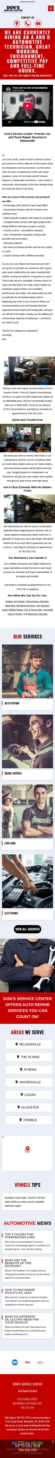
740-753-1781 (35, 413)
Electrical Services (25, 605)
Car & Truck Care (33, 610)
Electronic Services (37, 614)
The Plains (30, 1057)
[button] (27, 1149)
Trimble (30, 1120)
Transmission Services (37, 601)
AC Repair (19, 601)
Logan (30, 1095)
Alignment (10, 605)
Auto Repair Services (27, 1390)
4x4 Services (43, 605)
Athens (30, 1069)
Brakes (9, 601)
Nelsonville (30, 1044)
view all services (27, 929)
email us (33, 589)
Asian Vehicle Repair (12, 610)
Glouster (30, 1107)
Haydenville (30, 1082)
